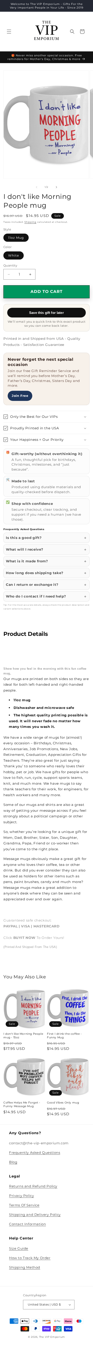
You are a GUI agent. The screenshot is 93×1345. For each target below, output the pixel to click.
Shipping (30, 222)
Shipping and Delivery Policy (35, 1214)
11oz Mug (16, 238)
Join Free (20, 396)
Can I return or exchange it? (32, 584)
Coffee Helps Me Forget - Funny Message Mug (21, 1104)
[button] (9, 32)
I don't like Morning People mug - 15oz (23, 1035)
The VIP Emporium (52, 1336)
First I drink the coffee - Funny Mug (64, 1035)
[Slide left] (37, 187)
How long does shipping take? (34, 573)
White (13, 255)
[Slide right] (56, 187)
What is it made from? (27, 561)
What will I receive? (24, 549)
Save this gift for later (46, 313)
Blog (13, 1162)
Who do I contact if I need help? (36, 596)
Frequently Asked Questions (34, 1152)
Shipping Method (24, 1267)
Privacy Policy (21, 1195)
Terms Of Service (24, 1205)
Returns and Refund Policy (33, 1186)
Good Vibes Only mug (63, 1102)
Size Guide (18, 1248)
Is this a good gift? (24, 538)
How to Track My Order (30, 1258)
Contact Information (27, 1224)
